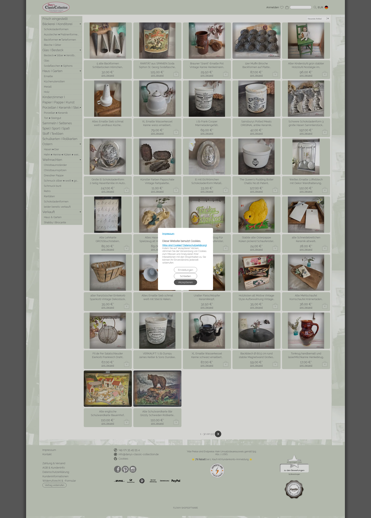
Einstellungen (185, 269)
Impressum (168, 233)
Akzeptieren (185, 282)
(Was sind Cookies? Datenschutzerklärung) (184, 245)
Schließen (185, 276)
